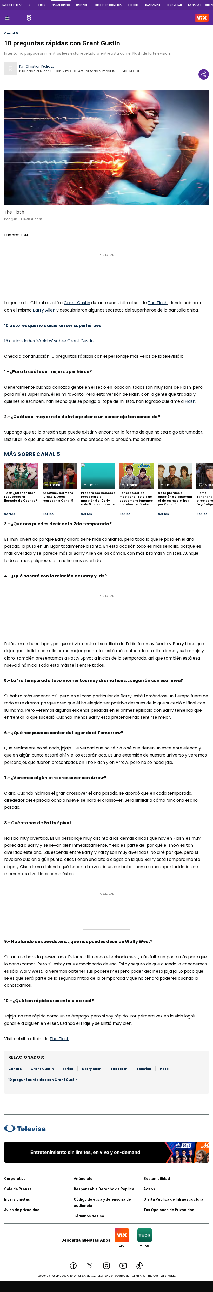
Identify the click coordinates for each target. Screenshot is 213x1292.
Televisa (143, 1068)
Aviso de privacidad (21, 1210)
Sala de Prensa (18, 1189)
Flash (190, 401)
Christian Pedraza (40, 66)
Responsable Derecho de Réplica (104, 1189)
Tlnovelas (174, 5)
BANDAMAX (152, 5)
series (68, 1068)
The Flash (158, 303)
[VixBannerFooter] (106, 1152)
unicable (82, 5)
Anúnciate (83, 1179)
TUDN (41, 5)
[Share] (203, 74)
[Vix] (202, 18)
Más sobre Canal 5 (32, 454)
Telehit (133, 5)
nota (164, 1068)
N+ (30, 5)
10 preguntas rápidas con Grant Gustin (43, 1079)
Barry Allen (44, 310)
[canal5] (29, 17)
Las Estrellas (12, 5)
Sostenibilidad (156, 1179)
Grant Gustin (77, 303)
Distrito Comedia (108, 5)
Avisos (149, 1189)
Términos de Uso (89, 1216)
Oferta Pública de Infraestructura (173, 1199)
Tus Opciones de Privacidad (168, 1210)
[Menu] (7, 18)
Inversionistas (17, 1199)
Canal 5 (11, 33)
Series (9, 514)
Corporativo (15, 1179)
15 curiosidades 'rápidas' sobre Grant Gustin (49, 341)
